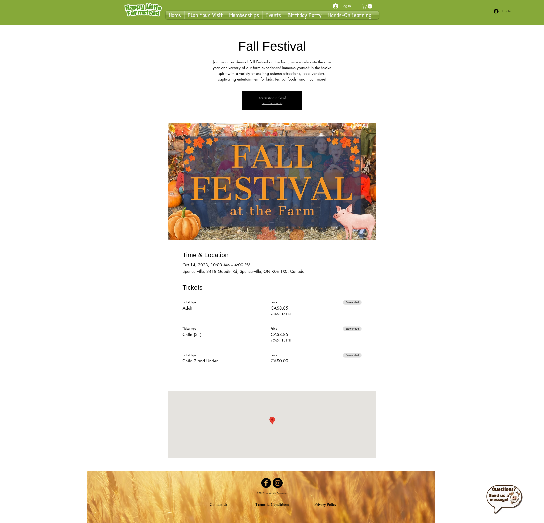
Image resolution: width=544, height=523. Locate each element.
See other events (272, 103)
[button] (367, 6)
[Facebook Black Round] (266, 483)
